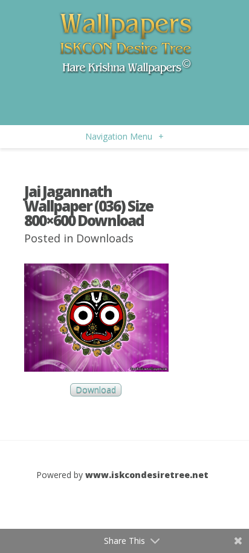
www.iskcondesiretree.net (147, 474)
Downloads (105, 238)
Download (96, 390)
